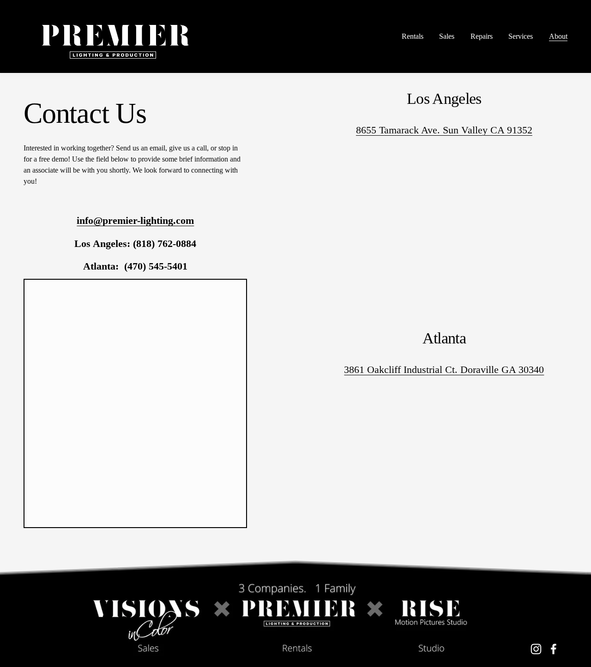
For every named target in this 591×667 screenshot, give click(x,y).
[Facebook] (553, 649)
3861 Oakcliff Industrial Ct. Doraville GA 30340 (444, 369)
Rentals (412, 36)
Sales (446, 36)
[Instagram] (536, 649)
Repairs (481, 36)
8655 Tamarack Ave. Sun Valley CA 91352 (444, 130)
